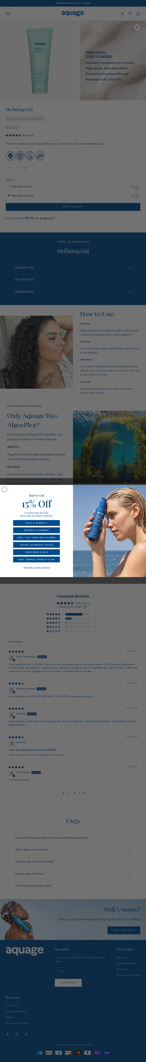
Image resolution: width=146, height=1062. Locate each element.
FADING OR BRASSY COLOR (36, 545)
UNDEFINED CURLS (36, 552)
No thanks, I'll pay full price (36, 567)
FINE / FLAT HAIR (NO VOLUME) (36, 537)
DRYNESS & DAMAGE (36, 530)
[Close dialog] (4, 489)
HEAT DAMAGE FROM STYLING (36, 559)
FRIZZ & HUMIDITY (36, 523)
